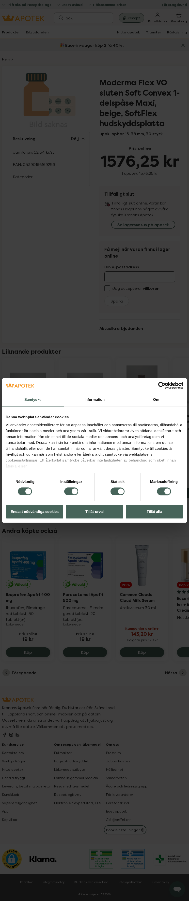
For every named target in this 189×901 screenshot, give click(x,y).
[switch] (71, 491)
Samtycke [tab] (32, 399)
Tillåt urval (94, 512)
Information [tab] (94, 399)
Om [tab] (156, 399)
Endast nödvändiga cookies (35, 512)
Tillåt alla (154, 512)
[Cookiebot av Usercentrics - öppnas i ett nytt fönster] (161, 385)
